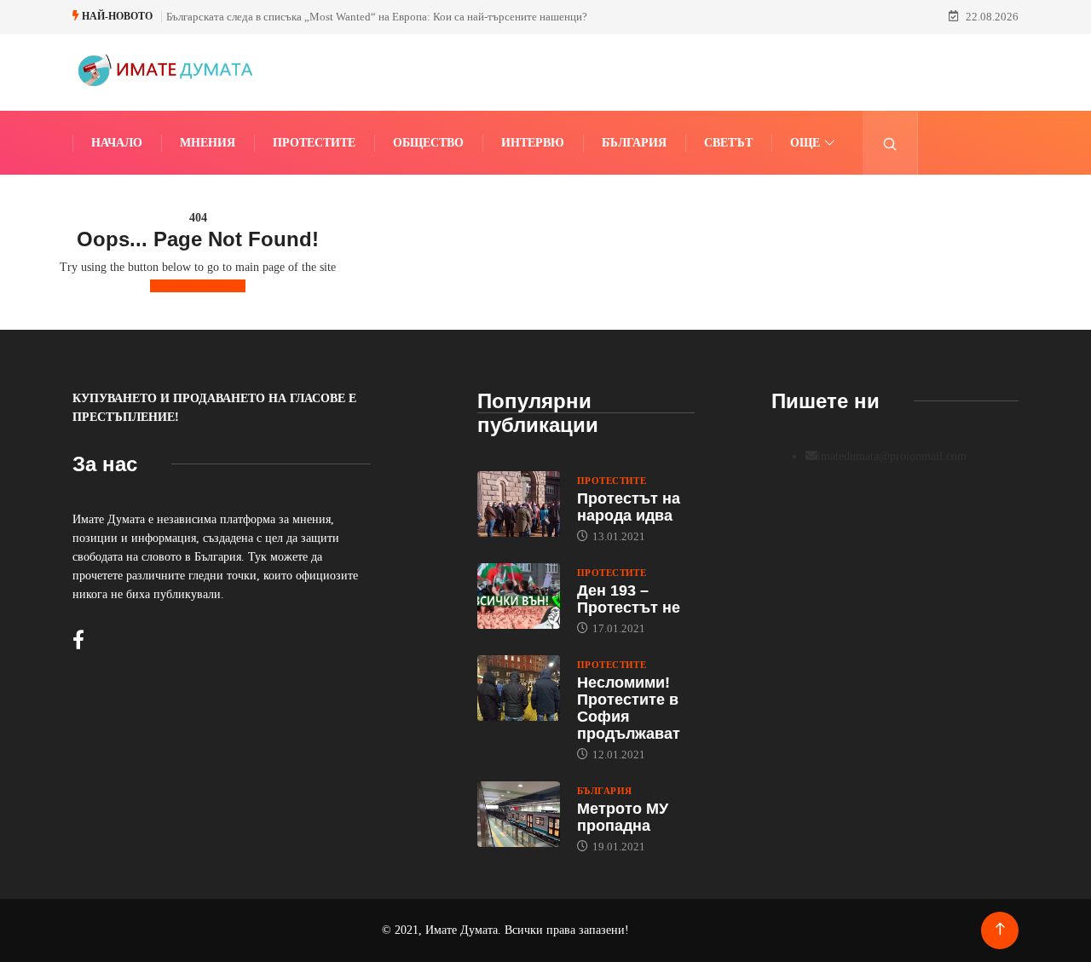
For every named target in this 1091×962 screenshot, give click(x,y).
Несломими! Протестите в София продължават (628, 708)
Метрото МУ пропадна (622, 817)
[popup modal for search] (890, 143)
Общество (428, 142)
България (634, 142)
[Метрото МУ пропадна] (518, 814)
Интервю (532, 142)
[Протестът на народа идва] (518, 504)
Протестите (314, 142)
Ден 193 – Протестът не (628, 599)
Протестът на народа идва (628, 507)
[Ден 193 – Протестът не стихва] (518, 596)
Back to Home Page (197, 285)
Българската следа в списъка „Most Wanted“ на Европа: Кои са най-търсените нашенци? (376, 16)
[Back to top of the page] (1000, 929)
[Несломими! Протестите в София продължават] (518, 688)
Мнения (207, 142)
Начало (116, 142)
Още (805, 142)
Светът (728, 142)
